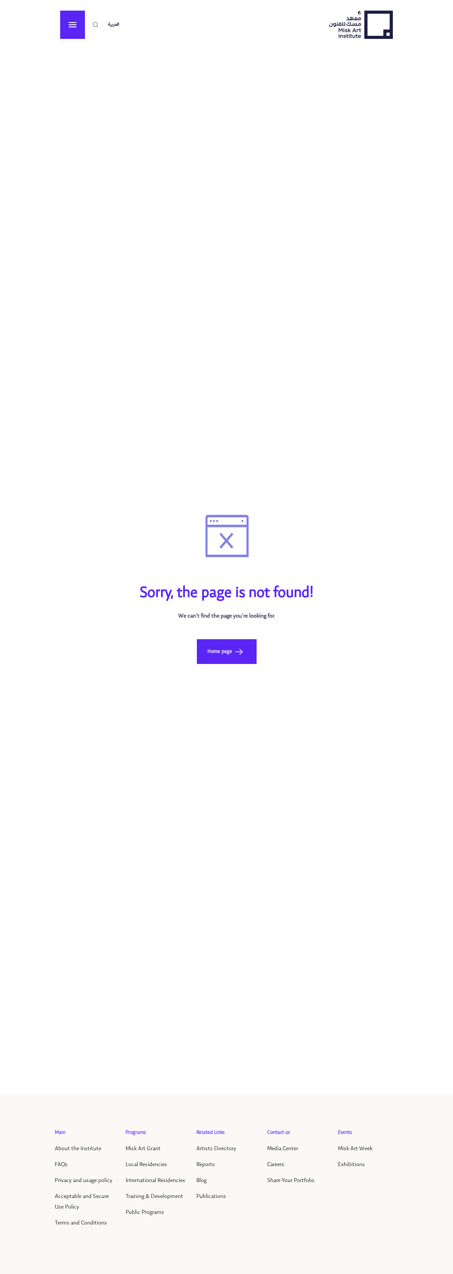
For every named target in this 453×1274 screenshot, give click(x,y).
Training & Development (154, 1196)
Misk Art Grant (143, 1148)
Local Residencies (146, 1164)
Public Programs (145, 1212)
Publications (211, 1196)
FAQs (61, 1164)
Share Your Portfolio (291, 1180)
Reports (205, 1164)
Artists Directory (216, 1148)
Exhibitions (351, 1164)
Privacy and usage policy (83, 1180)
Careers (275, 1164)
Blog (201, 1180)
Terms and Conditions (81, 1223)
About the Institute (78, 1148)
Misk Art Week (355, 1148)
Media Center (282, 1148)
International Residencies (155, 1180)
